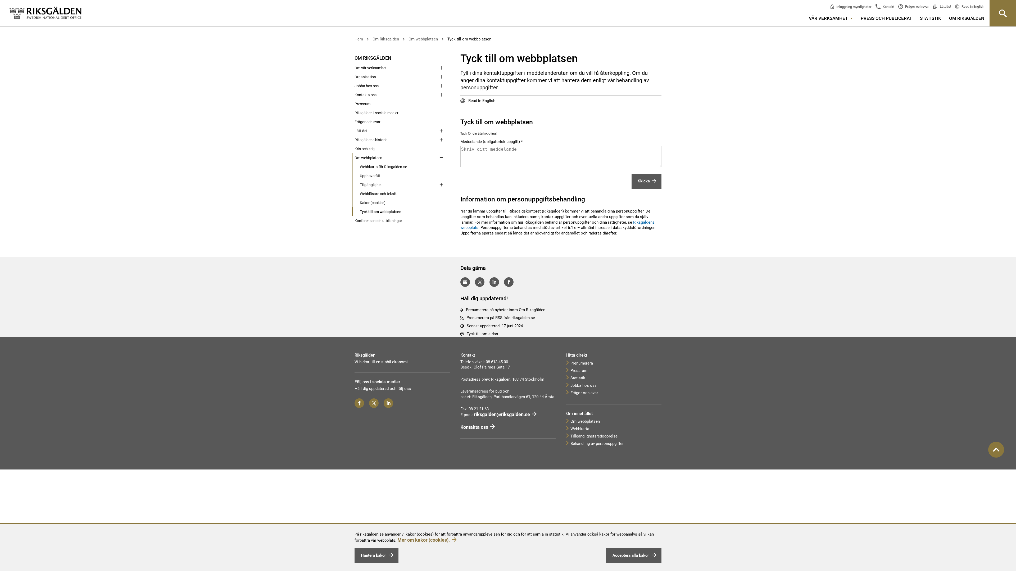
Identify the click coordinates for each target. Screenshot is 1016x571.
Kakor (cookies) (372, 203)
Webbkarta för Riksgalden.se (383, 167)
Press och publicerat (886, 18)
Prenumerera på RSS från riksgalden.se (500, 317)
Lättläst (945, 6)
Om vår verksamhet (371, 68)
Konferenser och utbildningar (378, 221)
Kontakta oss (366, 95)
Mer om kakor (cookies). (423, 540)
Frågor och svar (916, 6)
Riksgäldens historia (371, 140)
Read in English (972, 6)
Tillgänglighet (371, 185)
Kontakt (888, 7)
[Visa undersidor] (441, 57)
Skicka (644, 181)
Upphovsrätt (370, 176)
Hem (359, 39)
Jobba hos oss (367, 86)
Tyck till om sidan (482, 333)
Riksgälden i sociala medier (376, 113)
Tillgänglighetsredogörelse (594, 436)
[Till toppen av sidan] (996, 450)
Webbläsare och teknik (378, 194)
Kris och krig (365, 149)
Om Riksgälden (966, 18)
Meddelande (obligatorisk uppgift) (490, 142)
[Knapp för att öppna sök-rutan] (1003, 13)
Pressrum (362, 104)
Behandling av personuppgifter (597, 443)
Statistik (930, 18)
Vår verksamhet (829, 18)
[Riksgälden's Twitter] (374, 403)
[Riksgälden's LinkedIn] (388, 403)
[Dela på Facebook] (509, 282)
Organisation (365, 77)
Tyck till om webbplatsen (469, 39)
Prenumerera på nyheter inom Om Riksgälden (505, 309)
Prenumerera (581, 363)
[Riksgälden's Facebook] (359, 403)
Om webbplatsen (423, 39)
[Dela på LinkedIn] (494, 282)
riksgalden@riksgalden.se (502, 414)
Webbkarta (579, 428)
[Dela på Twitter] (479, 282)
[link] (45, 13)
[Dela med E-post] (465, 282)
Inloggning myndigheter (854, 7)
